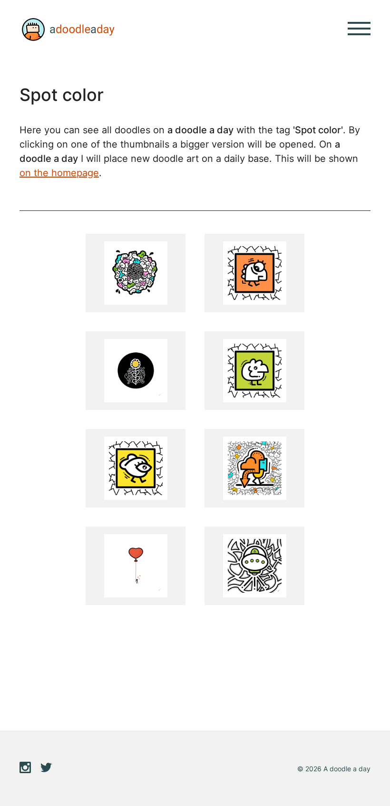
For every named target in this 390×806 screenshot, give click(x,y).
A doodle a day (67, 29)
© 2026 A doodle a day (333, 769)
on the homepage (59, 173)
